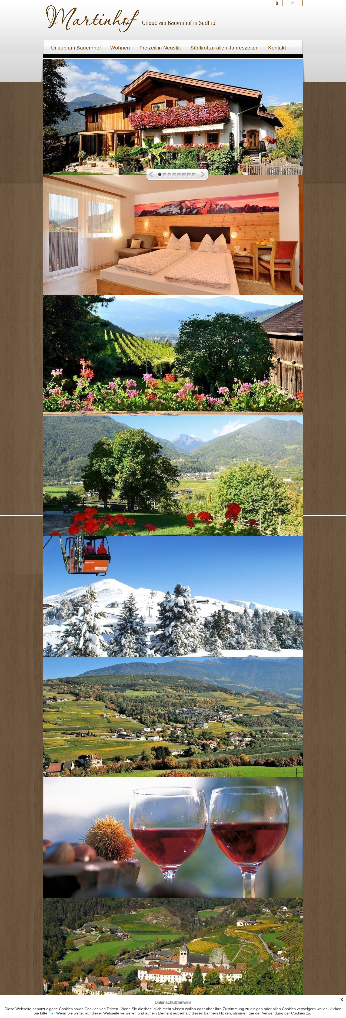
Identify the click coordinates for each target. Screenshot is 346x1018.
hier (51, 1013)
